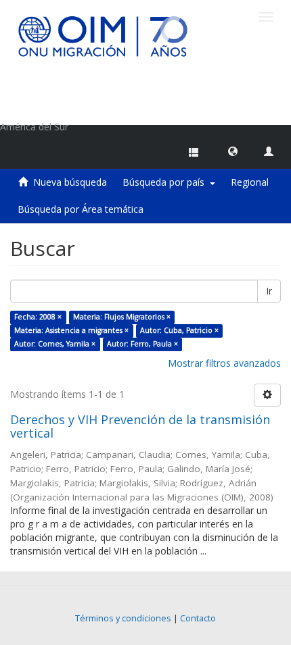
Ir (269, 290)
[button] (233, 150)
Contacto (198, 618)
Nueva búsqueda (70, 182)
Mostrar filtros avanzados (224, 363)
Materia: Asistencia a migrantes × (71, 330)
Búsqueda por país (166, 182)
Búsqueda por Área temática (80, 209)
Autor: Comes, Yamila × (54, 344)
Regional (250, 182)
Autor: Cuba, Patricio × (179, 330)
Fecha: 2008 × (38, 316)
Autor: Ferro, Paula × (142, 344)
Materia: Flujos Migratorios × (122, 316)
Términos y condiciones (123, 618)
